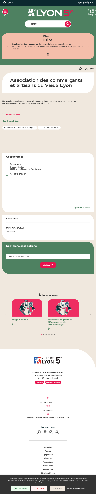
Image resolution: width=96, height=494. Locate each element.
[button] (7, 46)
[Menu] (5, 12)
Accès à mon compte (91, 12)
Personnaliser (57, 488)
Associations (48, 462)
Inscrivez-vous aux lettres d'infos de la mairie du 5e (48, 418)
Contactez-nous (48, 410)
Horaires (39, 382)
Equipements (48, 455)
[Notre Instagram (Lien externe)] (51, 432)
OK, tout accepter (21, 488)
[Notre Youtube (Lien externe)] (57, 432)
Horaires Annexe (53, 382)
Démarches (48, 458)
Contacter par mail (12, 114)
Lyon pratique (85, 3)
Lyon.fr (10, 3)
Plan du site (48, 469)
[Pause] (48, 54)
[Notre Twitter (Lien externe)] (45, 432)
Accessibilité (48, 466)
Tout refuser (40, 488)
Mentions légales (48, 473)
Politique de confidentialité (75, 489)
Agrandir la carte (82, 208)
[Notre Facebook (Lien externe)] (39, 432)
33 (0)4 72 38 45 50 (48, 402)
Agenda (48, 451)
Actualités (48, 447)
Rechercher (32, 24)
